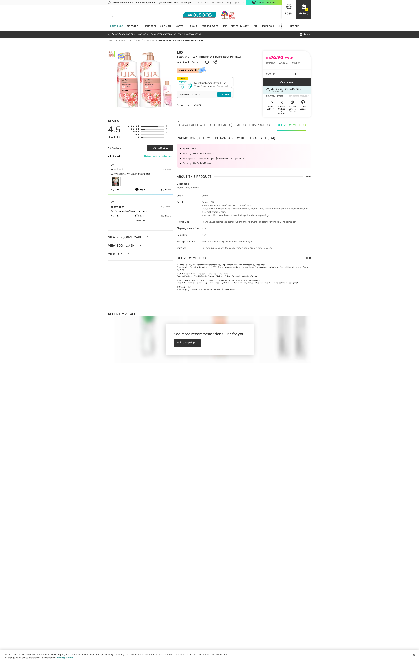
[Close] (413, 655)
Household (267, 25)
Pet (255, 25)
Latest (116, 156)
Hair (224, 25)
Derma (179, 25)
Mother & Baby (240, 25)
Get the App (203, 2)
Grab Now (224, 94)
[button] (303, 9)
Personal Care (209, 25)
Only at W (133, 25)
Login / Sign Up (185, 342)
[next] (279, 26)
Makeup (192, 25)
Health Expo (115, 25)
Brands (294, 25)
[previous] (179, 121)
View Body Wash (121, 245)
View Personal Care (125, 237)
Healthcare (149, 25)
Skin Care (166, 25)
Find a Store (217, 2)
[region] (209, 655)
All (109, 156)
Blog (229, 2)
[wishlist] (207, 62)
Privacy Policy (65, 657)
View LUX (115, 253)
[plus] (304, 74)
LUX (180, 52)
